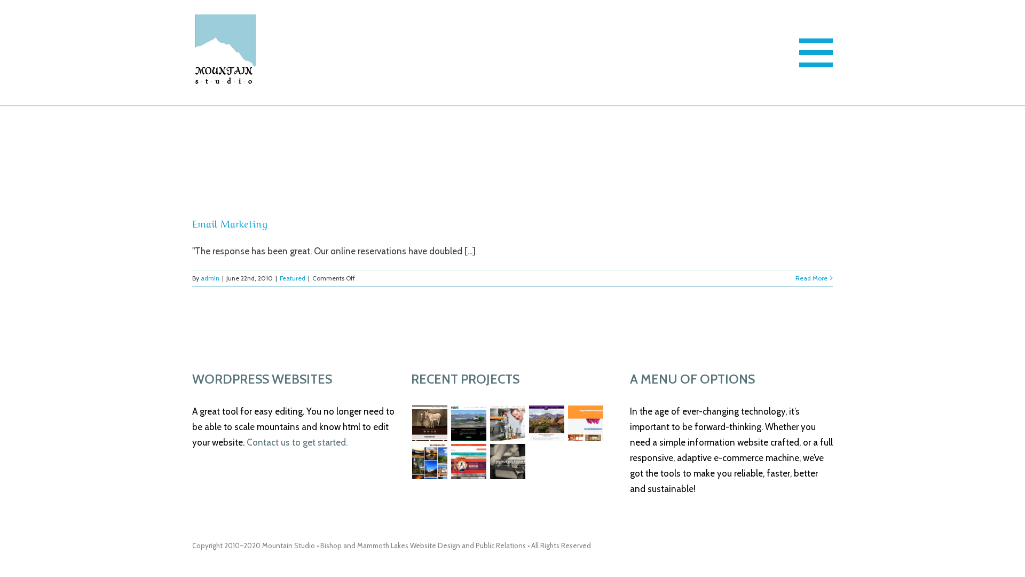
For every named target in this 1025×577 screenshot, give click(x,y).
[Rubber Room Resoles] (507, 461)
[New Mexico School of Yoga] (468, 461)
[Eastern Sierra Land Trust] (546, 423)
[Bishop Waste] (468, 423)
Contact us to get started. (297, 442)
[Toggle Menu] (816, 52)
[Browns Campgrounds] (429, 461)
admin (210, 278)
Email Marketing (229, 223)
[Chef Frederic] (507, 423)
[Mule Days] (429, 423)
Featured (292, 278)
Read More (811, 278)
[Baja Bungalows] (585, 423)
